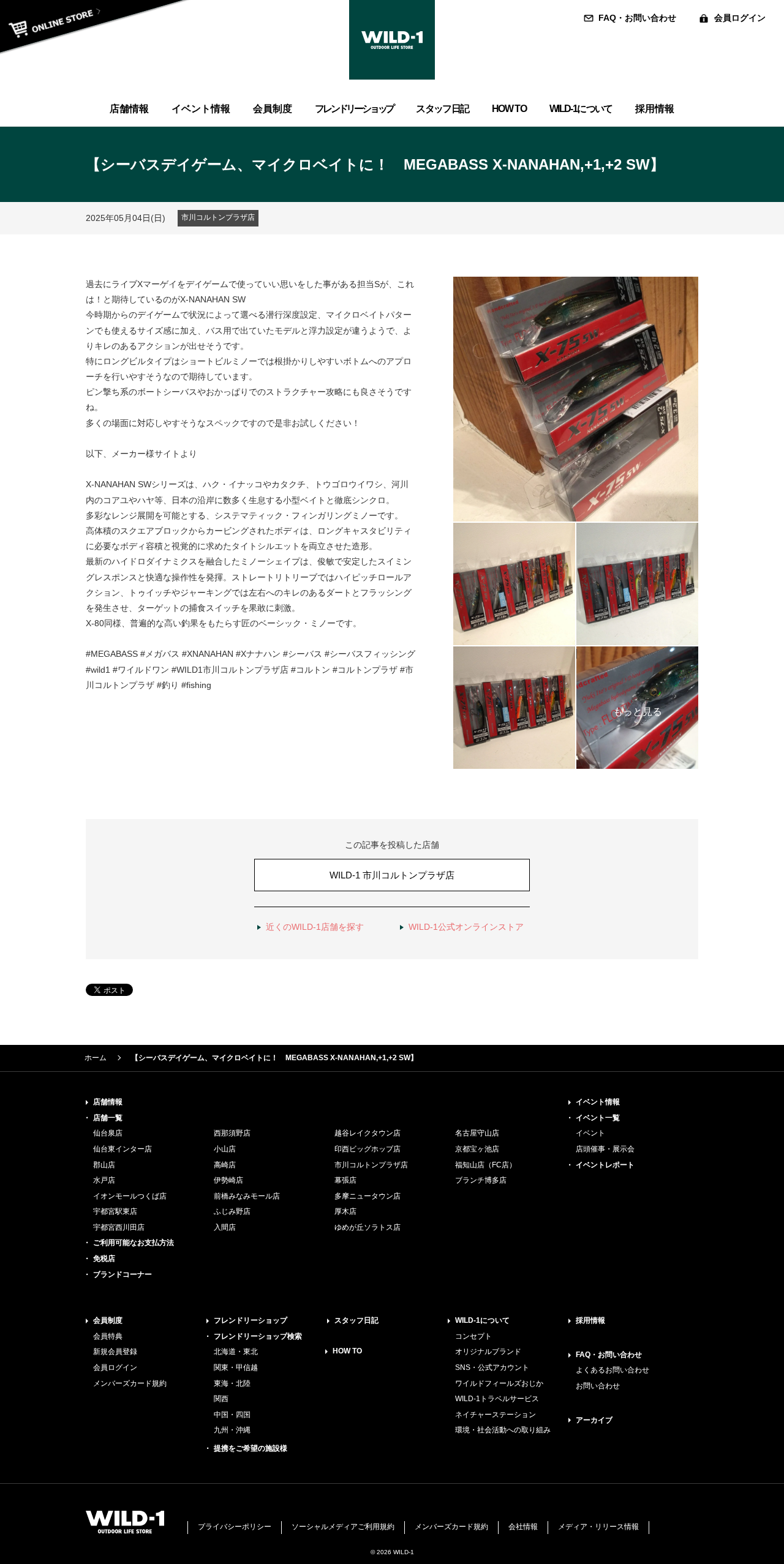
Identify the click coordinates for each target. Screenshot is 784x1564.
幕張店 (345, 1180)
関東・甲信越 (236, 1367)
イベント (590, 1133)
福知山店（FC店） (485, 1165)
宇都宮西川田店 (119, 1227)
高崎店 (225, 1165)
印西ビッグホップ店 (367, 1149)
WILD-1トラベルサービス (497, 1398)
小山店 (225, 1149)
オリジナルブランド (488, 1351)
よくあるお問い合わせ (612, 1370)
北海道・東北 (236, 1351)
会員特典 (108, 1336)
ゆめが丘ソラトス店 (367, 1227)
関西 (221, 1398)
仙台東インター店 (122, 1149)
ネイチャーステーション (495, 1414)
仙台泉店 (108, 1133)
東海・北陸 (232, 1383)
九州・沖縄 (232, 1430)
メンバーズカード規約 (130, 1383)
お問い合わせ (598, 1386)
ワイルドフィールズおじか (499, 1383)
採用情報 (590, 1320)
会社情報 (523, 1526)
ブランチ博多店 (481, 1180)
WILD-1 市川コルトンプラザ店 (392, 875)
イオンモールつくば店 (130, 1196)
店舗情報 (108, 1102)
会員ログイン (740, 18)
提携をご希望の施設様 (250, 1448)
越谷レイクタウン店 (367, 1133)
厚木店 (345, 1211)
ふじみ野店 (232, 1211)
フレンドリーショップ (250, 1320)
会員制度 (108, 1320)
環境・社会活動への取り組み (503, 1430)
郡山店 (104, 1165)
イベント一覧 (598, 1117)
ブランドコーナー (122, 1274)
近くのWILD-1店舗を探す (315, 927)
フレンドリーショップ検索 (258, 1336)
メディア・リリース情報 (598, 1526)
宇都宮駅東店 (115, 1211)
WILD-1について (482, 1320)
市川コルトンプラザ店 (371, 1165)
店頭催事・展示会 (605, 1149)
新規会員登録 (115, 1351)
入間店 (225, 1227)
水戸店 (104, 1180)
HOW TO (347, 1351)
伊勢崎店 (228, 1180)
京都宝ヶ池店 (477, 1149)
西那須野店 (232, 1133)
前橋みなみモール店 (247, 1196)
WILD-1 (392, 40)
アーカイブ (594, 1420)
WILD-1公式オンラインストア (466, 927)
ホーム (96, 1057)
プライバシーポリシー (234, 1526)
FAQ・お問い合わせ (637, 18)
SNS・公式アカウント (492, 1367)
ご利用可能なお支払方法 (133, 1242)
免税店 (104, 1258)
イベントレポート (605, 1165)
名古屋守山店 (477, 1133)
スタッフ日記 (356, 1320)
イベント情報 (598, 1102)
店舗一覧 (108, 1117)
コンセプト (473, 1336)
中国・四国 (232, 1414)
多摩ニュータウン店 (367, 1196)
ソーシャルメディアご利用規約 (343, 1526)
